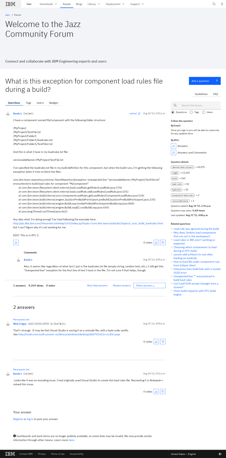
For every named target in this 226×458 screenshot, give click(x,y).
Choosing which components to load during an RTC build (195, 248)
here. (72, 440)
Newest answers (122, 285)
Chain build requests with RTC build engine (195, 292)
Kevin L (17, 113)
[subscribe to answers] (173, 146)
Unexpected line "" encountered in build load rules (194, 278)
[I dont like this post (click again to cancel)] (163, 242)
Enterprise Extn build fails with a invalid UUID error (197, 270)
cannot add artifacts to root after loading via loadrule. (193, 256)
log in (30, 419)
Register (18, 419)
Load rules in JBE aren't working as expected (194, 241)
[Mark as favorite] (16, 242)
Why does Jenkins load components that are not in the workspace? (195, 234)
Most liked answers (97, 285)
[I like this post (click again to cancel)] (156, 242)
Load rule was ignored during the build (196, 228)
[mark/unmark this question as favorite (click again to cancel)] (16, 242)
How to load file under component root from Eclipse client (197, 263)
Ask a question (200, 81)
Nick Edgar (20, 323)
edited (133, 113)
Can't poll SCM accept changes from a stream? (196, 285)
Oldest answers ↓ (145, 285)
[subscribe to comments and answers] (173, 152)
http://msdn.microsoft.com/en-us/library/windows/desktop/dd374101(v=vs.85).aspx (69, 334)
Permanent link (21, 319)
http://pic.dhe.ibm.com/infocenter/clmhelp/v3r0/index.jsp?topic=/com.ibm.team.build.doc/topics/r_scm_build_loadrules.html (88, 223)
